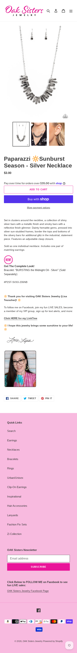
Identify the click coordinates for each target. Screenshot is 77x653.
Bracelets (12, 459)
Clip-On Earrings (17, 487)
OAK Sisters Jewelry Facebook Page (28, 590)
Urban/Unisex (15, 477)
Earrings (12, 440)
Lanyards (12, 515)
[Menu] (71, 11)
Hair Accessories (17, 505)
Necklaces (13, 449)
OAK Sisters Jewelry (32, 641)
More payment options (38, 207)
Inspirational (14, 496)
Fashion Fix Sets (17, 524)
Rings (10, 468)
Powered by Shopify (53, 641)
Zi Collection (14, 533)
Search (11, 430)
